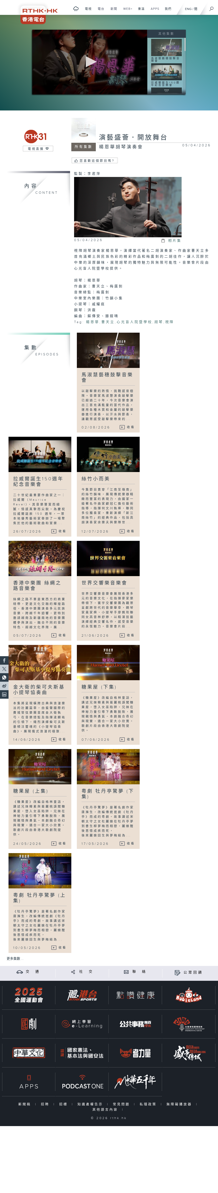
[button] (90, 62)
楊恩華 (92, 322)
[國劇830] (28, 1024)
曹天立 (108, 322)
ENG (188, 9)
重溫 (140, 11)
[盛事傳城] (188, 1053)
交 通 (33, 972)
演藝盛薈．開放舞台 (133, 137)
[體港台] (82, 995)
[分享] (73, 972)
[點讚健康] (135, 995)
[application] (89, 62)
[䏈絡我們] (126, 972)
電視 (87, 11)
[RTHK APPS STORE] (28, 1082)
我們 (167, 11)
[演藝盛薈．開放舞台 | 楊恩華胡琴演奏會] (128, 207)
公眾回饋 (193, 973)
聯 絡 (139, 972)
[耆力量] (135, 1053)
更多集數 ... (15, 959)
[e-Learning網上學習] (82, 1024)
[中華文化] (28, 1053)
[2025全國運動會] (28, 995)
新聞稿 (25, 1104)
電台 (100, 11)
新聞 (112, 11)
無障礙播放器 (180, 1104)
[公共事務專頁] (135, 1024)
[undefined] (76, 8)
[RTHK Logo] (36, 12)
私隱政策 (149, 1104)
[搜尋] (211, 7)
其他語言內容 (106, 1109)
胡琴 (158, 322)
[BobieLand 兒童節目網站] (188, 995)
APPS (153, 11)
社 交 (86, 972)
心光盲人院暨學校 (134, 322)
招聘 (46, 1104)
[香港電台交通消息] (19, 972)
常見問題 (122, 1104)
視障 (169, 322)
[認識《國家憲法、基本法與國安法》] (82, 1053)
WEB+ (126, 11)
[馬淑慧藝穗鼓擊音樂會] (166, 47)
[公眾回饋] (177, 972)
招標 (64, 1104)
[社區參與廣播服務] (188, 1024)
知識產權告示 (91, 1104)
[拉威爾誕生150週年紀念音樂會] (166, 71)
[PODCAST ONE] (82, 1082)
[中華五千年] (135, 1082)
